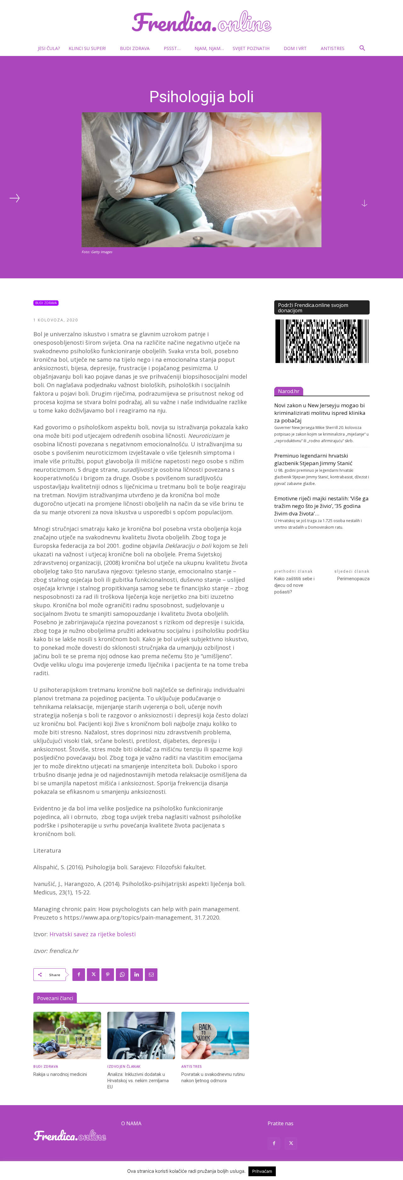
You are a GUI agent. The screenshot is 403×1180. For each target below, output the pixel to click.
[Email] (151, 974)
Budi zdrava (135, 48)
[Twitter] (93, 974)
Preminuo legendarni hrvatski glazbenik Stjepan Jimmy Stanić (313, 459)
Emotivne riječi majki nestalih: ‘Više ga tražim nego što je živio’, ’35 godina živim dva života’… (321, 506)
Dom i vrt (295, 48)
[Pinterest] (107, 974)
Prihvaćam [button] (262, 1171)
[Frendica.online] (201, 21)
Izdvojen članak (124, 1066)
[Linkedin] (136, 974)
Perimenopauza (353, 579)
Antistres (332, 48)
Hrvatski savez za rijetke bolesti (92, 934)
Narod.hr (288, 391)
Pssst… (172, 48)
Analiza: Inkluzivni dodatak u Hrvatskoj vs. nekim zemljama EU (138, 1080)
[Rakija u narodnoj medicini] (67, 1035)
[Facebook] (78, 974)
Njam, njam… (209, 48)
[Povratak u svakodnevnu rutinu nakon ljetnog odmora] (215, 1035)
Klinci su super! (87, 48)
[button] (362, 49)
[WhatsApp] (122, 974)
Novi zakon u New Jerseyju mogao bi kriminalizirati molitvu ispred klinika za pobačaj (320, 413)
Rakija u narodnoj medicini (60, 1074)
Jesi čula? (49, 48)
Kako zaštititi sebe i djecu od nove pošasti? (294, 585)
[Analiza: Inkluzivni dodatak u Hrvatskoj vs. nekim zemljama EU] (141, 1035)
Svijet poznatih (251, 48)
